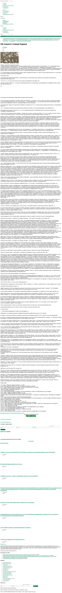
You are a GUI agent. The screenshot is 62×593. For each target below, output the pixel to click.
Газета (4, 564)
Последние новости (7, 578)
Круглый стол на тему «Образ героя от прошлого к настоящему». (17, 502)
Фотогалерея (5, 579)
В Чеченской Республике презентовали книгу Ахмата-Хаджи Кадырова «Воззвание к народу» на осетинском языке (26, 555)
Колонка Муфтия (6, 572)
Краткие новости (6, 575)
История (4, 570)
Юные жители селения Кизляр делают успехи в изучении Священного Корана (18, 554)
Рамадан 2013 (20, 413)
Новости (4, 577)
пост (10, 413)
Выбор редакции (6, 563)
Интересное (5, 47)
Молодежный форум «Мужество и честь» (11, 464)
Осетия (6, 413)
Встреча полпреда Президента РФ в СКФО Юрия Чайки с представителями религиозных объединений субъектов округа (27, 556)
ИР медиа (34, 591)
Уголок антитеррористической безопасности (12, 539)
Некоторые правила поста (5, 422)
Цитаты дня (5, 580)
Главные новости (6, 567)
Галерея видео (6, 565)
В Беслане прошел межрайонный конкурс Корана (13, 557)
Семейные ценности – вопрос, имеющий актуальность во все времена (19, 476)
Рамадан (14, 413)
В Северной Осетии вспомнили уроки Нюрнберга (13, 558)
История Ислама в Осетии (8, 571)
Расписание (31, 441)
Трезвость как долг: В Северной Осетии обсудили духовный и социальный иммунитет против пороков (27, 452)
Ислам (2, 413)
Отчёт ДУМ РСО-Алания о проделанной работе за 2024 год (15, 527)
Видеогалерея (6, 562)
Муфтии (4, 576)
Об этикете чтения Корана (5, 419)
